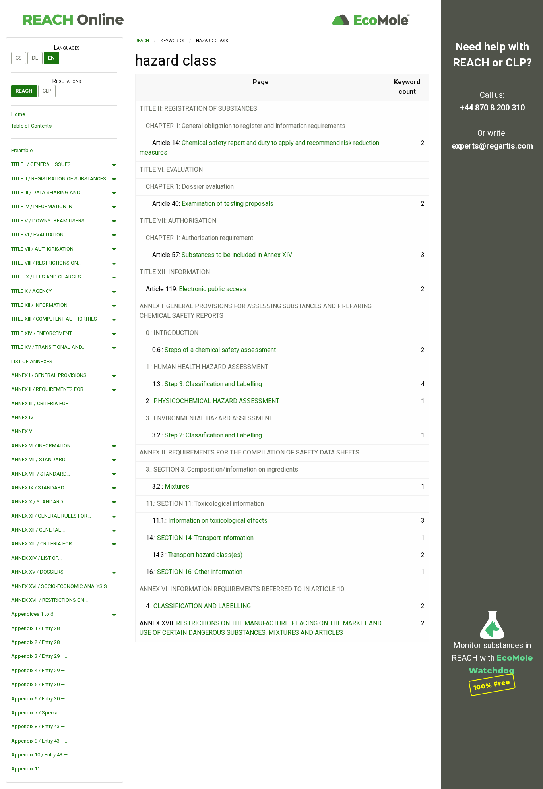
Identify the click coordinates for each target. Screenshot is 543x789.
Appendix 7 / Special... (36, 713)
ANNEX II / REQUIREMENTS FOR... (49, 389)
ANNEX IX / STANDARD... (39, 488)
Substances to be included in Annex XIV (237, 255)
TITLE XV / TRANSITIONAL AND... (48, 347)
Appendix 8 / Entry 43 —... (39, 726)
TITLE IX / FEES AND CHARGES (46, 277)
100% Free (492, 685)
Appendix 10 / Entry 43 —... (41, 755)
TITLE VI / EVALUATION (37, 235)
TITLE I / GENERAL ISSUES (41, 164)
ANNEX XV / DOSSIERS (37, 572)
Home (18, 114)
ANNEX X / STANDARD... (38, 502)
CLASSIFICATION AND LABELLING (202, 606)
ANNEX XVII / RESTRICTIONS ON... (49, 600)
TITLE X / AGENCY (31, 291)
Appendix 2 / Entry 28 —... (39, 642)
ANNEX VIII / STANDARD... (40, 474)
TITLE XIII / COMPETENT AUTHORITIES (54, 319)
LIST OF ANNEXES (31, 361)
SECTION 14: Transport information (205, 537)
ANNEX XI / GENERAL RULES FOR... (51, 516)
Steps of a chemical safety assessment (220, 350)
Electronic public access (212, 289)
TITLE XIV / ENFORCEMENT (41, 333)
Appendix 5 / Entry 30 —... (39, 684)
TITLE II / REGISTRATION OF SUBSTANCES (58, 179)
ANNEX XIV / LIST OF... (36, 558)
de (35, 58)
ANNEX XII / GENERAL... (38, 530)
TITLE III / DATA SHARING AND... (47, 192)
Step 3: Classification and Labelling (213, 384)
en (51, 58)
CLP (47, 91)
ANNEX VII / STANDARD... (40, 459)
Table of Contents (31, 126)
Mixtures (177, 486)
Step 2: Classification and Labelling (213, 435)
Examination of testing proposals (227, 203)
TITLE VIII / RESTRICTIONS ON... (46, 263)
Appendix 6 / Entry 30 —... (39, 699)
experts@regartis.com (492, 146)
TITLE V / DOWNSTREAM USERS (48, 221)
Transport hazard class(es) (205, 555)
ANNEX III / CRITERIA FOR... (41, 403)
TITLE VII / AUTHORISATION (42, 249)
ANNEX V (21, 431)
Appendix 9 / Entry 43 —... (39, 741)
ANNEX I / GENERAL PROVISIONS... (50, 375)
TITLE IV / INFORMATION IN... (43, 206)
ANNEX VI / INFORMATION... (42, 446)
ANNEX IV (22, 417)
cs (19, 58)
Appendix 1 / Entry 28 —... (39, 628)
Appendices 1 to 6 (32, 614)
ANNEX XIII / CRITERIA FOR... (43, 544)
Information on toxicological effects (218, 520)
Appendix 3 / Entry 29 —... (39, 656)
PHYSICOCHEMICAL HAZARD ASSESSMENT (216, 401)
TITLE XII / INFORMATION (39, 305)
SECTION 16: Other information (199, 572)
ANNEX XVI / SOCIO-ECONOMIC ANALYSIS (59, 586)
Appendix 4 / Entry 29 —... (39, 670)
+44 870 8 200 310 (492, 107)
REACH (73, 19)
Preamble (22, 150)
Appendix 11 (25, 769)
